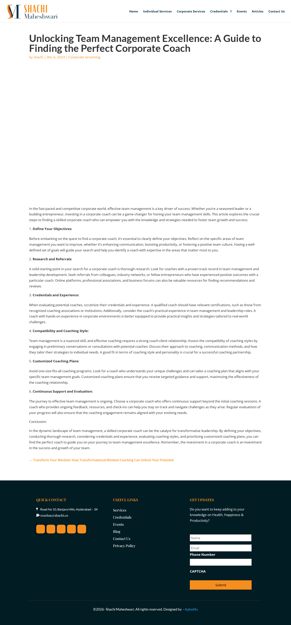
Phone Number (204, 554)
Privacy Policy (124, 545)
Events (242, 11)
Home (133, 11)
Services (119, 510)
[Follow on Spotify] (81, 529)
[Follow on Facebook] (40, 529)
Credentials (219, 11)
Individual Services (157, 11)
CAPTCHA (198, 571)
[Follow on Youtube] (71, 529)
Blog (116, 531)
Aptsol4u (191, 609)
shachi (38, 57)
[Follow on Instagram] (61, 529)
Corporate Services (191, 11)
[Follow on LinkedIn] (51, 529)
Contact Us (276, 11)
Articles (257, 11)
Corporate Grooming (84, 57)
